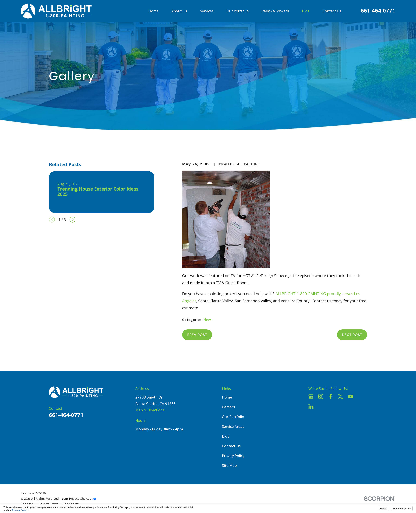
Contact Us (231, 445)
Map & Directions (149, 409)
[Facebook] (330, 396)
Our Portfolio (233, 416)
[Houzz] (360, 396)
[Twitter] (340, 396)
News (208, 319)
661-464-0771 (378, 10)
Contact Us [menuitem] (332, 10)
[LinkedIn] (310, 406)
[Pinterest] (320, 406)
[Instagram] (320, 396)
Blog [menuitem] (306, 10)
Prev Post (197, 334)
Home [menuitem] (153, 10)
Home (227, 397)
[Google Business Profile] (310, 396)
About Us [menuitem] (179, 10)
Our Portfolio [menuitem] (238, 10)
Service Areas (233, 426)
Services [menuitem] (207, 10)
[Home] (56, 11)
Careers (228, 406)
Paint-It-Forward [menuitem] (275, 10)
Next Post (352, 334)
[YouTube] (350, 396)
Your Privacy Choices (77, 498)
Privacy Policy (233, 455)
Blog (225, 436)
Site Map (229, 465)
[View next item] (73, 220)
